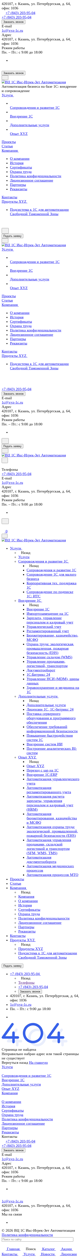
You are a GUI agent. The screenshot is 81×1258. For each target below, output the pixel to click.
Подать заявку (12, 236)
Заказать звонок (13, 21)
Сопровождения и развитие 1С (26, 1076)
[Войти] (3, 526)
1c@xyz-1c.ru (12, 30)
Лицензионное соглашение (31, 180)
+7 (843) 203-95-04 (20, 13)
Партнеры (18, 185)
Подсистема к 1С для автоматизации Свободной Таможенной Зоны (39, 211)
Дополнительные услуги (21, 1084)
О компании (19, 158)
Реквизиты (18, 189)
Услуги (7, 1067)
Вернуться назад (15, 1062)
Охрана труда (21, 172)
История (16, 163)
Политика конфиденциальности (35, 176)
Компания (10, 1093)
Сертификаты (21, 167)
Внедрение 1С (13, 1080)
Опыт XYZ (10, 1089)
